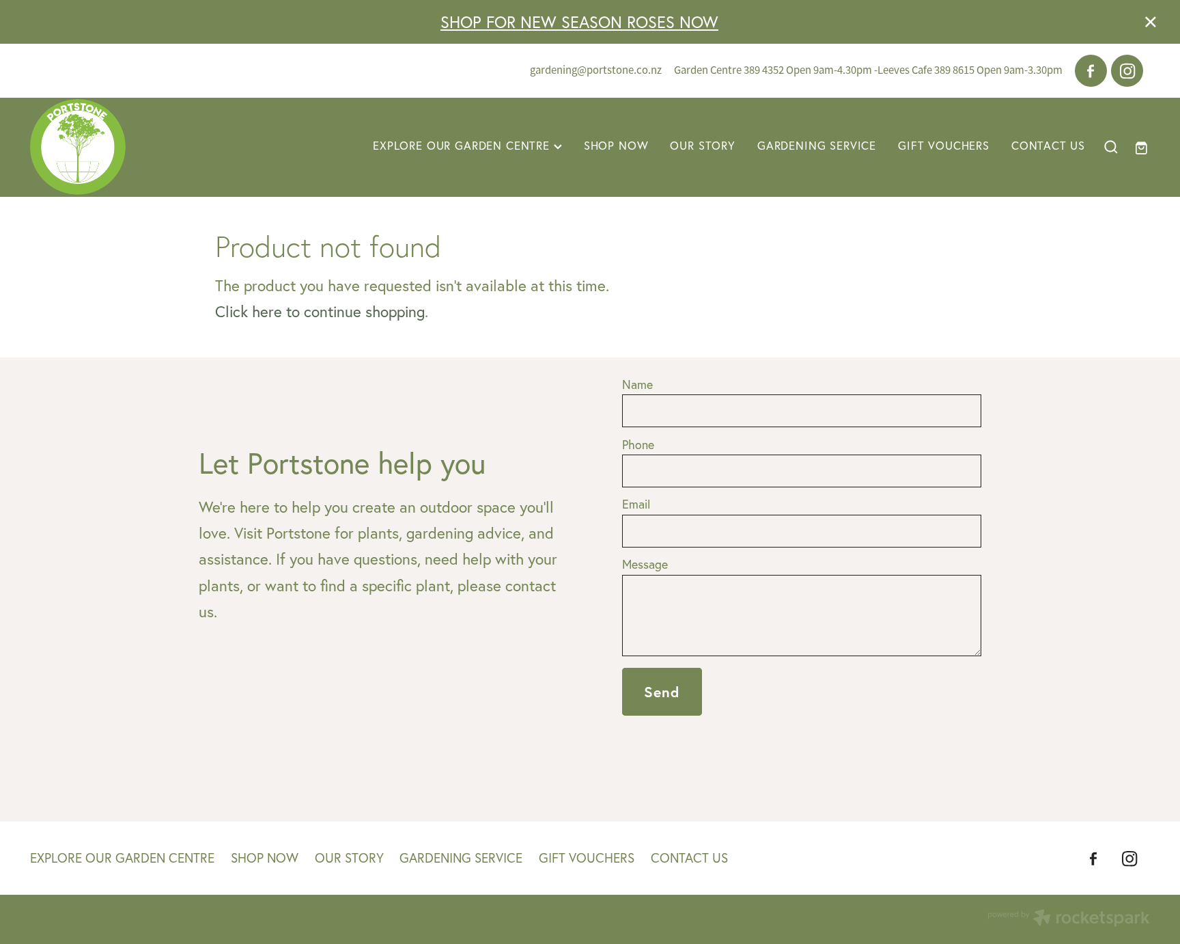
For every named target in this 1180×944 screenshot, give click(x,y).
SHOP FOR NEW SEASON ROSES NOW (579, 22)
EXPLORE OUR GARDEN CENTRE (463, 145)
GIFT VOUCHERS (943, 145)
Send (662, 691)
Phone (638, 445)
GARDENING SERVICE (816, 145)
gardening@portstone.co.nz (596, 70)
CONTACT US (1048, 145)
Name (637, 385)
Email (636, 504)
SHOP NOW (616, 145)
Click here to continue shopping (320, 311)
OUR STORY (702, 145)
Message (645, 564)
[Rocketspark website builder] (1068, 919)
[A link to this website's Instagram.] (1127, 71)
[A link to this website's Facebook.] (1091, 71)
